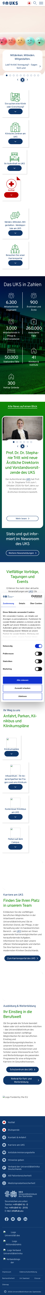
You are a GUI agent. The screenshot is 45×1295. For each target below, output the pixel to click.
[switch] (38, 654)
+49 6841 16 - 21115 (18, 1207)
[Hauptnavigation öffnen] (41, 3)
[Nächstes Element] (27, 80)
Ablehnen (22, 696)
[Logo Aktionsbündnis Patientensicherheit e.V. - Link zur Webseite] (14, 1243)
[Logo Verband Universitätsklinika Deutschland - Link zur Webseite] (13, 1252)
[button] (7, 75)
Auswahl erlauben (22, 688)
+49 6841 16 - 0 (20, 1204)
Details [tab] (22, 603)
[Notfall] (29, 3)
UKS (31, 591)
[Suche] (34, 3)
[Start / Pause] (22, 79)
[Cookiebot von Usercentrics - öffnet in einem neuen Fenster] (31, 596)
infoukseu (17, 1211)
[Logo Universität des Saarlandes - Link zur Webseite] (12, 1234)
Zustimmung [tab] (8, 603)
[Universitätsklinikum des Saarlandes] (10, 3)
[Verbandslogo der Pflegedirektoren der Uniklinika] (12, 1261)
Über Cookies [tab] (36, 603)
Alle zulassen (22, 680)
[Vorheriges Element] (17, 80)
